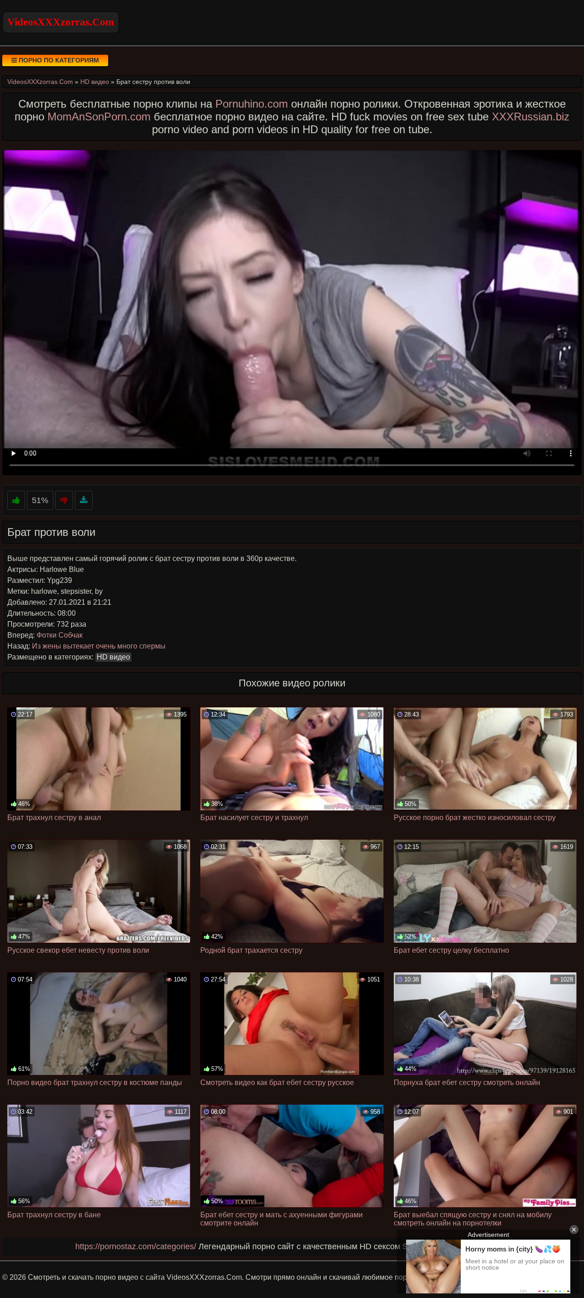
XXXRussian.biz (530, 116)
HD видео (113, 657)
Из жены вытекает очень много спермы (99, 646)
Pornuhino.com (251, 104)
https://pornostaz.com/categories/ (135, 1246)
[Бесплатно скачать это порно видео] (84, 500)
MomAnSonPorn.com (99, 116)
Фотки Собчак (59, 635)
